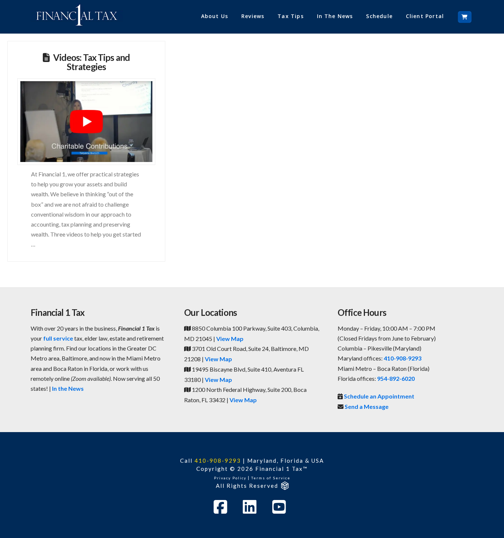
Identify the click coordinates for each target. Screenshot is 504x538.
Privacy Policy (230, 478)
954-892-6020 (396, 378)
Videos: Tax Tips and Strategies (91, 62)
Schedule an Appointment (379, 396)
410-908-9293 (402, 358)
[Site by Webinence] (284, 485)
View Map (230, 338)
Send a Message (367, 406)
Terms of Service (270, 478)
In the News (68, 388)
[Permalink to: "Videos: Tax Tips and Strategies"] (86, 121)
